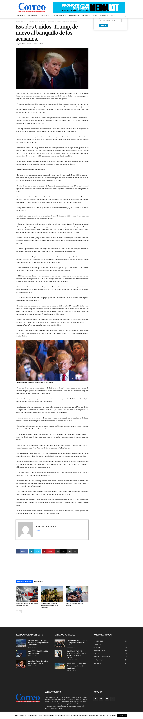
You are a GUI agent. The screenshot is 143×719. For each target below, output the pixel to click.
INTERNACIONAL (58, 16)
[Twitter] (107, 699)
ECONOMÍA (44, 16)
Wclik (113, 16)
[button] (124, 16)
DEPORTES (104, 16)
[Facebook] (95, 699)
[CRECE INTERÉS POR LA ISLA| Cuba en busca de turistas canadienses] (60, 666)
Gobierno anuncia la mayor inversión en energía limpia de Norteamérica (38, 643)
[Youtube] (112, 699)
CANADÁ (20, 16)
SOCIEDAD (24, 21)
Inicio (17, 21)
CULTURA (85, 16)
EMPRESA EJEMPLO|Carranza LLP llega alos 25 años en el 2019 (77, 643)
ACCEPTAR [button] (122, 715)
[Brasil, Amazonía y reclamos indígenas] (77, 594)
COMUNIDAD (32, 16)
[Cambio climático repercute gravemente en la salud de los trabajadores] (52, 594)
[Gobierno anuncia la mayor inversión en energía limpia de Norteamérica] (21, 643)
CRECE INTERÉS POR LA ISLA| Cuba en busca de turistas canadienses (77, 666)
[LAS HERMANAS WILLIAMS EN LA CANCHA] (21, 653)
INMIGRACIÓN (74, 16)
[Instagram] (101, 699)
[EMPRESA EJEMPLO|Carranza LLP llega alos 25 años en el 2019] (60, 643)
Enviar (103, 25)
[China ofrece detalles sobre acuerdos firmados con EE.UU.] (27, 594)
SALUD (95, 16)
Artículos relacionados (24, 581)
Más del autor (38, 581)
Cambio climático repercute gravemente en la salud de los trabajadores (49, 605)
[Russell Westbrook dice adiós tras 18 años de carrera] (21, 664)
